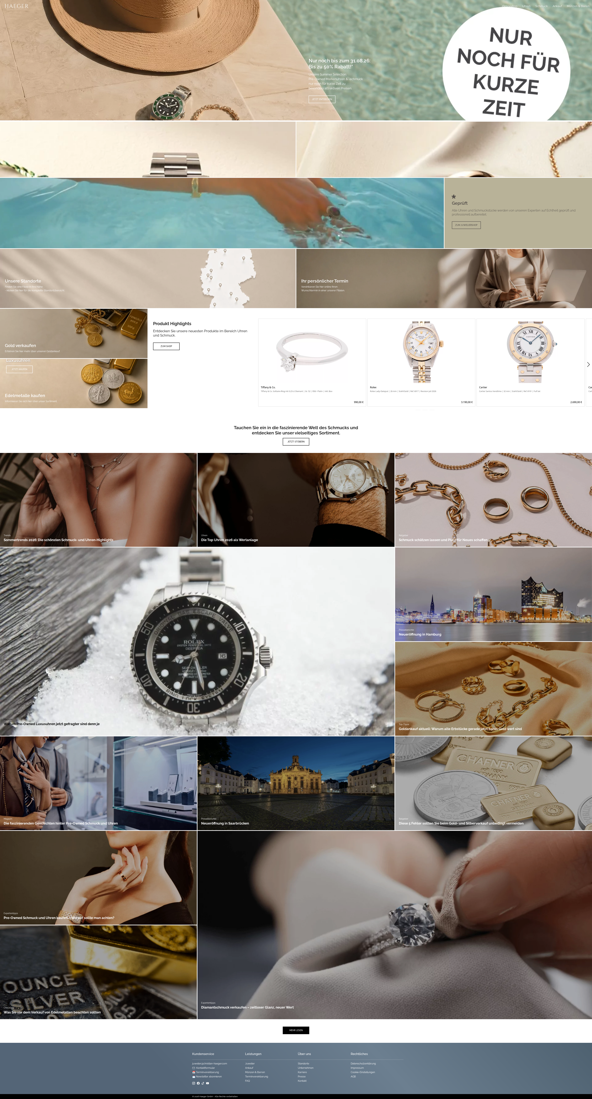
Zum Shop (166, 346)
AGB (353, 1076)
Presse (302, 1076)
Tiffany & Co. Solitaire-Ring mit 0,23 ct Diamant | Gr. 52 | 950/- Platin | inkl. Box (296, 391)
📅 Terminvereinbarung (205, 1072)
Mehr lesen (296, 1030)
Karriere (302, 1072)
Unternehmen (305, 1067)
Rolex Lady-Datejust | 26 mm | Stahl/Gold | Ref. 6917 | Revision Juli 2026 (403, 391)
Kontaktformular (205, 1067)
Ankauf (557, 6)
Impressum (357, 1067)
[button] (588, 364)
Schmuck (541, 6)
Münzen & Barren (578, 6)
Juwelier (250, 1063)
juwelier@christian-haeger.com (209, 1063)
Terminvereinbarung (256, 1076)
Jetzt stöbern (296, 441)
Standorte (303, 1063)
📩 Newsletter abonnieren (207, 1076)
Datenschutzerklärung (363, 1063)
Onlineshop (509, 6)
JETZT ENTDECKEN (322, 99)
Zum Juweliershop (466, 225)
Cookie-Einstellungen (363, 1072)
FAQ (247, 1080)
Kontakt (302, 1080)
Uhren (526, 6)
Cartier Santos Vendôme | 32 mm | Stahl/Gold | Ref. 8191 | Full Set (509, 391)
